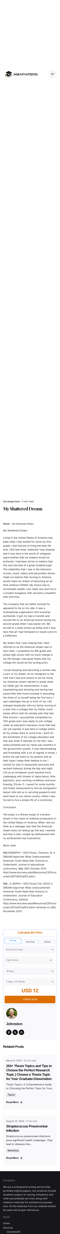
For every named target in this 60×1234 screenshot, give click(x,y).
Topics (11, 1094)
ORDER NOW (30, 999)
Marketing (13, 1150)
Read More (12, 1102)
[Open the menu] (52, 74)
